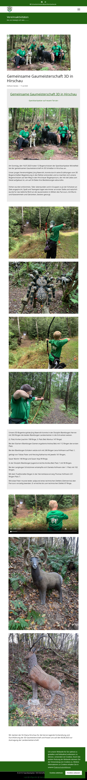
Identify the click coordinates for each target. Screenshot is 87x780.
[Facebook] (42, 2)
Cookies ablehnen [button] (56, 773)
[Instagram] (45, 2)
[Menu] (78, 9)
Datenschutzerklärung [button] (62, 767)
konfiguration (33, 777)
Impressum (43, 777)
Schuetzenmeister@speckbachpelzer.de (44, 4)
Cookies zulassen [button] (73, 773)
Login (25, 777)
